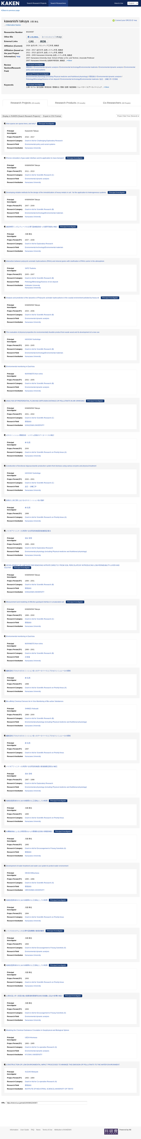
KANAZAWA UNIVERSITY (34, 425)
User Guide (24, 1130)
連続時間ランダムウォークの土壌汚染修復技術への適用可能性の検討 (31, 227)
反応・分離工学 (105, 79)
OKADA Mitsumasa (32, 873)
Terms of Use (47, 1130)
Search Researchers (58, 3)
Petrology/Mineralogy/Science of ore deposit (42, 79)
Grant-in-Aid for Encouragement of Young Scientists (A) (45, 848)
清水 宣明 (28, 538)
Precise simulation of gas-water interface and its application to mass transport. (35, 158)
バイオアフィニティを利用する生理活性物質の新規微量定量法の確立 (31, 766)
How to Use (118, 3)
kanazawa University (32, 726)
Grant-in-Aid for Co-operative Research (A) (41, 1047)
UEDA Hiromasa (31, 1037)
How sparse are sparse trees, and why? (21, 124)
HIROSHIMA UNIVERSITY (34, 890)
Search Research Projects (36, 3)
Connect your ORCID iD (124, 20)
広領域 (115, 79)
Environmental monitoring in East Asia (20, 366)
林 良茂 (27, 442)
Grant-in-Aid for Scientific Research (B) (39, 209)
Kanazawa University (33, 148)
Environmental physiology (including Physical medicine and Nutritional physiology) (57, 77)
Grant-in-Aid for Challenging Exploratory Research (44, 141)
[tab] (25, 103)
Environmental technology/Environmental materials (78, 67)
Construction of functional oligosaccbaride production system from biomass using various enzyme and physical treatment (51, 466)
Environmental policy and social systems (40, 144)
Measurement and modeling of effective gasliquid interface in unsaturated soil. (35, 602)
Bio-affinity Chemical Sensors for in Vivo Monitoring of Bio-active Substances (34, 701)
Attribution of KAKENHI (62, 1130)
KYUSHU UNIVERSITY (33, 1055)
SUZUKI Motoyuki (31, 1072)
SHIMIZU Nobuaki (31, 709)
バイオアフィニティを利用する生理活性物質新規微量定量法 (28, 531)
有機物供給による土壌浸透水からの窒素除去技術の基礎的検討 (29, 831)
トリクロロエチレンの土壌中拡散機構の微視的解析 (25, 931)
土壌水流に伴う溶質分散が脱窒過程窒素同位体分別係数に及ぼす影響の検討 (34, 996)
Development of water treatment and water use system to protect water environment (37, 866)
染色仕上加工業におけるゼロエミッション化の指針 (25, 500)
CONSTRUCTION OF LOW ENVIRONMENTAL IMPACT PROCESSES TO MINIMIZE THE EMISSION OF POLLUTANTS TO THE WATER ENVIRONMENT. (63, 1065)
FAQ (32, 1130)
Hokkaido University (32, 285)
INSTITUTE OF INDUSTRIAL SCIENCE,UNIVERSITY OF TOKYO (49, 1089)
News (38, 1130)
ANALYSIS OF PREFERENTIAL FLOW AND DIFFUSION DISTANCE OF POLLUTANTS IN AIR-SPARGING (45, 401)
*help (135, 20)
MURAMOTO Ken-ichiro (34, 374)
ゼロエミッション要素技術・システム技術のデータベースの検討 (30, 435)
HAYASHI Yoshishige (33, 339)
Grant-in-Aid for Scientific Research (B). (39, 718)
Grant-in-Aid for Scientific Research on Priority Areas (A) (46, 452)
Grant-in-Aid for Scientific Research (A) (39, 883)
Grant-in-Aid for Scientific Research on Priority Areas (44, 753)
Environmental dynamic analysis (46, 67)
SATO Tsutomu (30, 268)
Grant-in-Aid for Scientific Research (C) (39, 175)
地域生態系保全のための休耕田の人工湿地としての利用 (27, 801)
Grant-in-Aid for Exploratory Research (39, 244)
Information (14, 1130)
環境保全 (29, 67)
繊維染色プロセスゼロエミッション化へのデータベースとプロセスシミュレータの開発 (38, 671)
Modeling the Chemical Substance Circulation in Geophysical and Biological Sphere (37, 1030)
